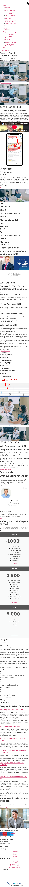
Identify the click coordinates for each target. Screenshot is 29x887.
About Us (5, 5)
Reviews (7, 7)
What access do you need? (10, 726)
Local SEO (8, 18)
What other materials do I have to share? (12, 739)
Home (4, 4)
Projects (10, 13)
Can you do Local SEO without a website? (12, 764)
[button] (5, 263)
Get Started (15, 563)
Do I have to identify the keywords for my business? (14, 751)
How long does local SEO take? (12, 710)
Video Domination (10, 15)
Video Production (9, 21)
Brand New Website (10, 10)
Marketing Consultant (10, 20)
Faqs (4, 25)
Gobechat (7, 17)
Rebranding (11, 12)
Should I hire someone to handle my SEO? (13, 778)
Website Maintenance (10, 23)
